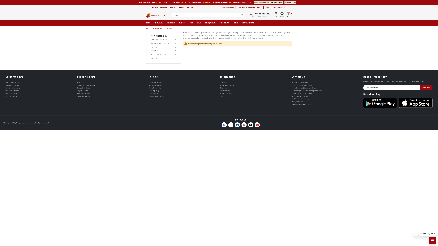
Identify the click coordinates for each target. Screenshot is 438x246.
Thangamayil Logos (83, 96)
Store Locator (224, 91)
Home (147, 28)
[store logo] (156, 15)
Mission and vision (11, 93)
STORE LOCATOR (186, 7)
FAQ (78, 82)
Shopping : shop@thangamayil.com (304, 88)
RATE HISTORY (290, 2)
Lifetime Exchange (155, 85)
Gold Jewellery (156, 28)
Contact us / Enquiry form (86, 85)
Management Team (12, 91)
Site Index (223, 88)
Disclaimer (223, 82)
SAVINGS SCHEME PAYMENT (249, 7)
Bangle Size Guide (83, 88)
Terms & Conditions (227, 85)
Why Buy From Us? (83, 93)
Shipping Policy (154, 91)
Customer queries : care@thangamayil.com (307, 91)
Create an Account (279, 7)
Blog (267, 7)
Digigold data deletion (156, 96)
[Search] (242, 15)
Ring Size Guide (82, 91)
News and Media (11, 96)
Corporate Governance (13, 85)
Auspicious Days (228, 7)
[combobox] (208, 15)
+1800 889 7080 (262, 13)
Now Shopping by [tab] (159, 36)
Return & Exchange (155, 82)
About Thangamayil (12, 82)
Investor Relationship (12, 88)
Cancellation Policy (155, 88)
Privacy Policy (153, 93)
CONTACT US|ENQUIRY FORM (162, 7)
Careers (8, 99)
